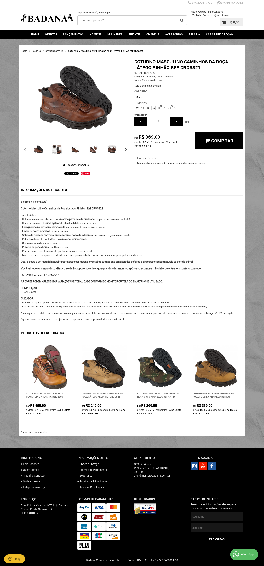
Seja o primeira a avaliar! (147, 85)
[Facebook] (212, 466)
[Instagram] (194, 466)
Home (35, 34)
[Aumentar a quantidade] (176, 121)
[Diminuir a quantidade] (140, 121)
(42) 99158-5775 (30, 275)
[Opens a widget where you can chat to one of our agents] (14, 559)
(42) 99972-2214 (52, 275)
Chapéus (153, 34)
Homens (96, 34)
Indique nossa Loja (34, 487)
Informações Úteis (92, 458)
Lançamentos (73, 34)
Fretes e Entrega (89, 464)
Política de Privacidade (93, 481)
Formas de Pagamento (93, 470)
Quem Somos (221, 15)
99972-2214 (232, 3)
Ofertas (51, 34)
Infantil (134, 34)
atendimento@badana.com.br (152, 475)
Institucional (32, 458)
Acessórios (174, 34)
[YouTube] (203, 466)
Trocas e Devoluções (92, 487)
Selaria (194, 34)
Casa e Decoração (219, 34)
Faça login (104, 12)
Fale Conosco (215, 11)
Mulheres (115, 34)
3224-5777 (202, 3)
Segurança (86, 475)
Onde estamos (31, 481)
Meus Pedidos (198, 11)
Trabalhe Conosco (202, 15)
